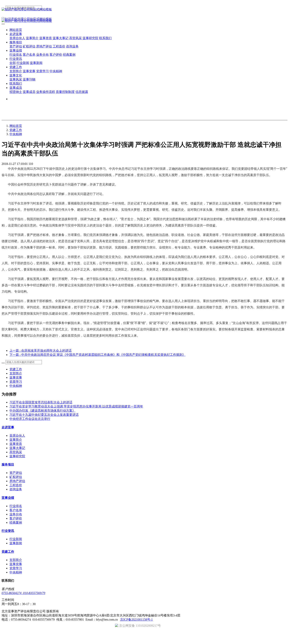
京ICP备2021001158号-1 (136, 619)
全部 (12, 63)
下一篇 (97, 354)
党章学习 (15, 381)
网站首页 (15, 29)
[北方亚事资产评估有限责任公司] (144, 9)
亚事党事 (15, 377)
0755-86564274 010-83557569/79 (23, 593)
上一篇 (40, 350)
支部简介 (15, 373)
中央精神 (15, 134)
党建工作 (15, 130)
